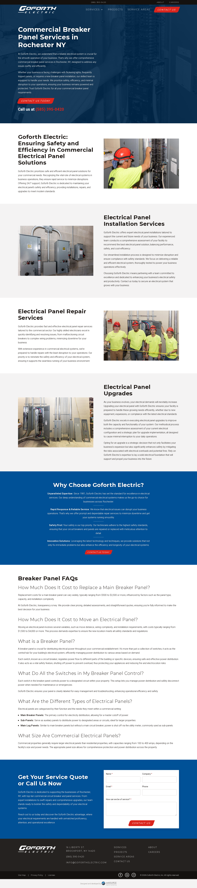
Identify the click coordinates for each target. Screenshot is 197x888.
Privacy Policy (37, 875)
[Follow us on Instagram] (134, 875)
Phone (145, 786)
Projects (115, 9)
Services (93, 9)
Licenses (51, 875)
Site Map (22, 875)
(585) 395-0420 (98, 2)
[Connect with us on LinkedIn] (127, 875)
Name (109, 773)
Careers (174, 2)
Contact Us (166, 9)
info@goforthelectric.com (86, 862)
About (160, 2)
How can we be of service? (118, 799)
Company (147, 773)
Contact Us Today (36, 100)
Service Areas (139, 9)
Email (109, 786)
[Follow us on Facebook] (120, 875)
